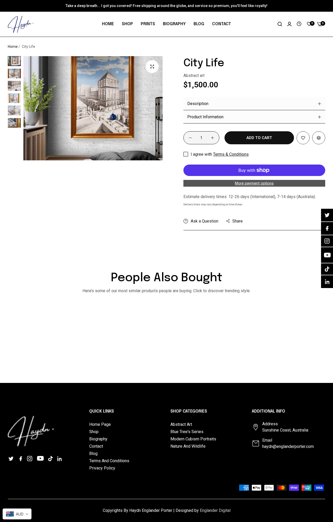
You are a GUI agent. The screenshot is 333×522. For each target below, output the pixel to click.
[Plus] (212, 137)
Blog (93, 453)
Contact (96, 446)
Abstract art (181, 424)
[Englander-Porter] (21, 24)
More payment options (254, 183)
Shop (94, 431)
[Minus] (190, 137)
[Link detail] (12, 458)
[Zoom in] (152, 66)
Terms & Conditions (231, 154)
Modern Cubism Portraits (193, 438)
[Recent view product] (299, 24)
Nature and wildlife (188, 446)
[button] (303, 137)
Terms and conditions (109, 460)
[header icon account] (289, 24)
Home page (100, 424)
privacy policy (102, 468)
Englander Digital (215, 510)
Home (13, 46)
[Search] (280, 24)
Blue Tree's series (186, 431)
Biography (98, 438)
